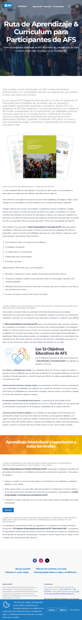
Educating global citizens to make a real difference (55, 572)
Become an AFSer (23, 568)
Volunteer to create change (17, 572)
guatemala (8, 7)
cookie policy (7, 611)
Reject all (63, 610)
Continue (51, 610)
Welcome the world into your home (51, 568)
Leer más (8, 510)
